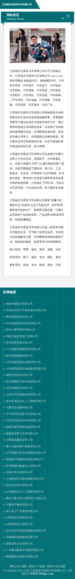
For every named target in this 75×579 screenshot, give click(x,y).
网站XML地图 (18, 566)
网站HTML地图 (56, 566)
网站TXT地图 (37, 566)
